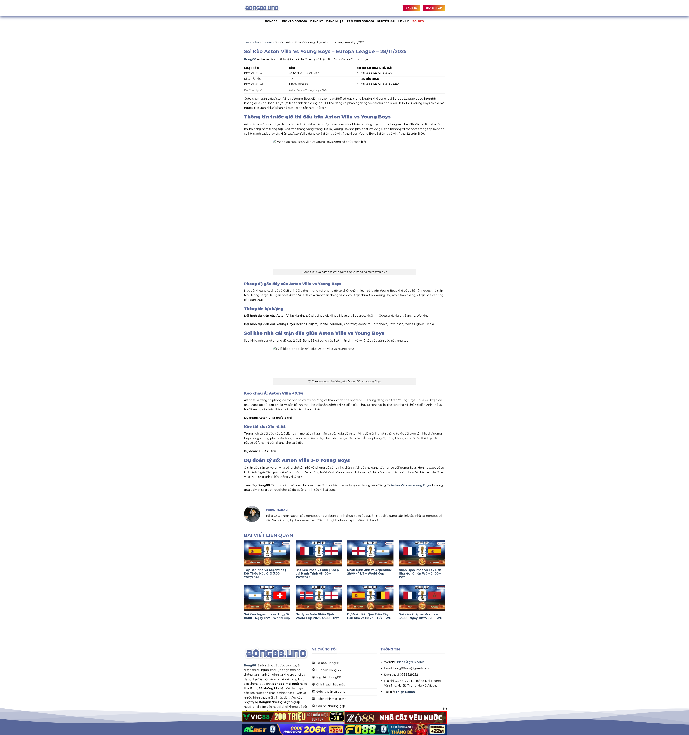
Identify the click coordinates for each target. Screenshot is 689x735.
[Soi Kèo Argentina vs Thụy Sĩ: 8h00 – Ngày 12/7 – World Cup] (267, 598)
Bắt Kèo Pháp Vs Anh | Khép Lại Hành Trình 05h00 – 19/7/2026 (317, 573)
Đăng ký (316, 21)
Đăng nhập (335, 21)
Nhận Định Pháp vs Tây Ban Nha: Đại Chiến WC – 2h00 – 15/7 (420, 573)
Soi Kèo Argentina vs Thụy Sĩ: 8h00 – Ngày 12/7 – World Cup (267, 616)
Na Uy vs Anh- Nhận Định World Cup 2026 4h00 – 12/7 (317, 616)
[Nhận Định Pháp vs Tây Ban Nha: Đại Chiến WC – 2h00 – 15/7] (422, 553)
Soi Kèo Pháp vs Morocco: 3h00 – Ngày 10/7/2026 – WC (420, 616)
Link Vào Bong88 (293, 21)
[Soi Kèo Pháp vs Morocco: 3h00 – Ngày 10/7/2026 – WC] (422, 598)
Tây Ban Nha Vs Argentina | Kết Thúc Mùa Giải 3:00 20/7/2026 (265, 573)
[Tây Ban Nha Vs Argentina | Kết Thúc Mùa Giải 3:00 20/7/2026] (267, 553)
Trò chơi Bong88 (360, 21)
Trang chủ (251, 42)
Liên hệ (403, 21)
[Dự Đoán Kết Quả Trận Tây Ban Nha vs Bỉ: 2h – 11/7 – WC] (370, 598)
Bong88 (271, 21)
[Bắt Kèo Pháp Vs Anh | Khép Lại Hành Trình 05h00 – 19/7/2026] (319, 553)
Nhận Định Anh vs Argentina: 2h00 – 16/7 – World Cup (369, 571)
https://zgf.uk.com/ (410, 662)
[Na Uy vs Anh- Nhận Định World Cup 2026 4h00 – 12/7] (319, 598)
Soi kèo (418, 21)
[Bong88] (262, 8)
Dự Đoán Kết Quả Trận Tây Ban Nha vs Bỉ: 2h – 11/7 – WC (369, 616)
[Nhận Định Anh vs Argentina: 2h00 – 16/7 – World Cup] (370, 553)
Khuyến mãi (386, 21)
